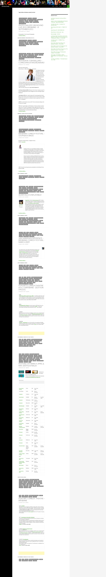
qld (27, 359)
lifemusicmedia (31, 130)
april (23, 479)
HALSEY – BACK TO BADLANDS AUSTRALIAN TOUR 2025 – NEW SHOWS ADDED (59, 22)
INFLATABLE (21, 190)
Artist (19, 173)
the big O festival (40, 360)
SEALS (31, 22)
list (34, 483)
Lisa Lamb (36, 130)
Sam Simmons (26, 236)
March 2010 (24, 56)
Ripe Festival (21, 465)
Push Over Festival (21, 421)
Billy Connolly (30, 219)
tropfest (35, 496)
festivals (25, 356)
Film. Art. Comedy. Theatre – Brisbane (32, 499)
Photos (60, 6)
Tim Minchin (32, 236)
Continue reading (22, 35)
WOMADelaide (21, 405)
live (20, 56)
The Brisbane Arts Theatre (23, 283)
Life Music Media (5, 6)
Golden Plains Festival (21, 412)
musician (42, 191)
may (41, 483)
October (21, 282)
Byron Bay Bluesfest (21, 451)
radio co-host (38, 57)
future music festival (38, 356)
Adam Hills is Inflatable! (30, 195)
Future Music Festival (21, 389)
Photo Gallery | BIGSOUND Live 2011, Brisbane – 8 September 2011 (31, 27)
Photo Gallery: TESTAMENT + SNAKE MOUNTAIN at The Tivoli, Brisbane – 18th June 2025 (59, 55)
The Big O (21, 394)
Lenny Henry (25, 130)
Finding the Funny (38, 129)
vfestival (26, 487)
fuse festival (30, 356)
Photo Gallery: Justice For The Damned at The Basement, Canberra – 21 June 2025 (59, 46)
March (36, 281)
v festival (21, 487)
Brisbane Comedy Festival (34, 203)
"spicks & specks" (22, 186)
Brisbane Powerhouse (33, 233)
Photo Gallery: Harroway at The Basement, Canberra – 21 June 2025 (58, 52)
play (25, 282)
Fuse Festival (21, 397)
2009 (27, 186)
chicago (31, 278)
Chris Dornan (40, 19)
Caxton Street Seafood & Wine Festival (26, 355)
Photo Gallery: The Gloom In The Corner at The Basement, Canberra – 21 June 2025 (59, 49)
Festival (26, 113)
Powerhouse (29, 282)
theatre (31, 283)
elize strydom (31, 117)
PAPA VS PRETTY (21, 22)
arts (20, 219)
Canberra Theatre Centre (34, 189)
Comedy (22, 113)
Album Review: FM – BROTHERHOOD (57, 30)
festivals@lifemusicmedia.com (34, 377)
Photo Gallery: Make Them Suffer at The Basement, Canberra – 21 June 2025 (58, 43)
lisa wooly (42, 130)
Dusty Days (21, 429)
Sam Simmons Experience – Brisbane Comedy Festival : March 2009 (31, 240)
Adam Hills (21, 204)
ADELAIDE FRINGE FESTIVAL (39, 186)
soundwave (26, 360)
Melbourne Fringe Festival (32, 56)
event (19, 477)
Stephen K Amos (22, 178)
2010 (32, 53)
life (25, 190)
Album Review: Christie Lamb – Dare (57, 32)
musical (40, 281)
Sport (31, 360)
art (23, 495)
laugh (20, 130)
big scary (29, 18)
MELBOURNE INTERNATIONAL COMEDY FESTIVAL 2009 (27, 191)
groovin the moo (22, 483)
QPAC (34, 282)
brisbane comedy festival (32, 19)
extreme (40, 355)
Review (57, 6)
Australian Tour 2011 (23, 18)
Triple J (20, 252)
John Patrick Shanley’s (23, 281)
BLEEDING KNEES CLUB (22, 19)
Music (38, 191)
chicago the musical (37, 278)
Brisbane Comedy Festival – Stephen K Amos (32, 134)
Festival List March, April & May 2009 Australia (31, 365)
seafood (21, 360)
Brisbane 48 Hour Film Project (37, 277)
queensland (32, 359)
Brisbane (19, 113)
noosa (24, 359)
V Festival (20, 432)
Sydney (34, 360)
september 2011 (36, 22)
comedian (21, 117)
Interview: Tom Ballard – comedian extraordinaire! (32, 61)
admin (28, 31)
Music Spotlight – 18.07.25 (55, 34)
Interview (64, 6)
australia (24, 219)
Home (53, 6)
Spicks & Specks (35, 200)
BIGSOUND (34, 18)
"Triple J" (28, 53)
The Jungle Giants (22, 23)
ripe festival (37, 359)
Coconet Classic (22, 445)
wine (30, 487)
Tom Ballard (21, 121)
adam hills (31, 186)
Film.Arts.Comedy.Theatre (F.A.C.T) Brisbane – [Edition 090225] (31, 287)
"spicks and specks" (22, 53)
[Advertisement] (31, 333)
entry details (31, 511)
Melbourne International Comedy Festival (26, 57)
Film (20, 496)
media (40, 190)
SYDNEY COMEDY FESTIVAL (23, 193)
